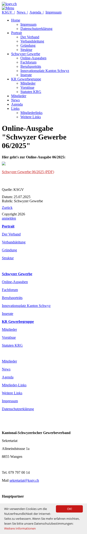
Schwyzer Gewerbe (17, 274)
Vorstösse (9, 337)
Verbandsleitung (14, 242)
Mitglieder (9, 329)
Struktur (8, 258)
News (6, 369)
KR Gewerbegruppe (18, 322)
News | (22, 12)
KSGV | (8, 12)
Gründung (9, 250)
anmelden (9, 218)
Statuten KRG (12, 345)
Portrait (8, 226)
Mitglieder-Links (14, 385)
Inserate (7, 314)
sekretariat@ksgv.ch (24, 480)
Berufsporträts (12, 298)
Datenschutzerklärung (18, 409)
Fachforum (10, 290)
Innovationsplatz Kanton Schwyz (26, 306)
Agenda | (36, 12)
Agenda (7, 377)
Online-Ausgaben (15, 282)
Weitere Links (12, 393)
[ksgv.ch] (9, 4)
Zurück (7, 208)
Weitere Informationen (20, 528)
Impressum (53, 12)
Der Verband (11, 234)
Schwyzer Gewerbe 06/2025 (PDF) (28, 172)
